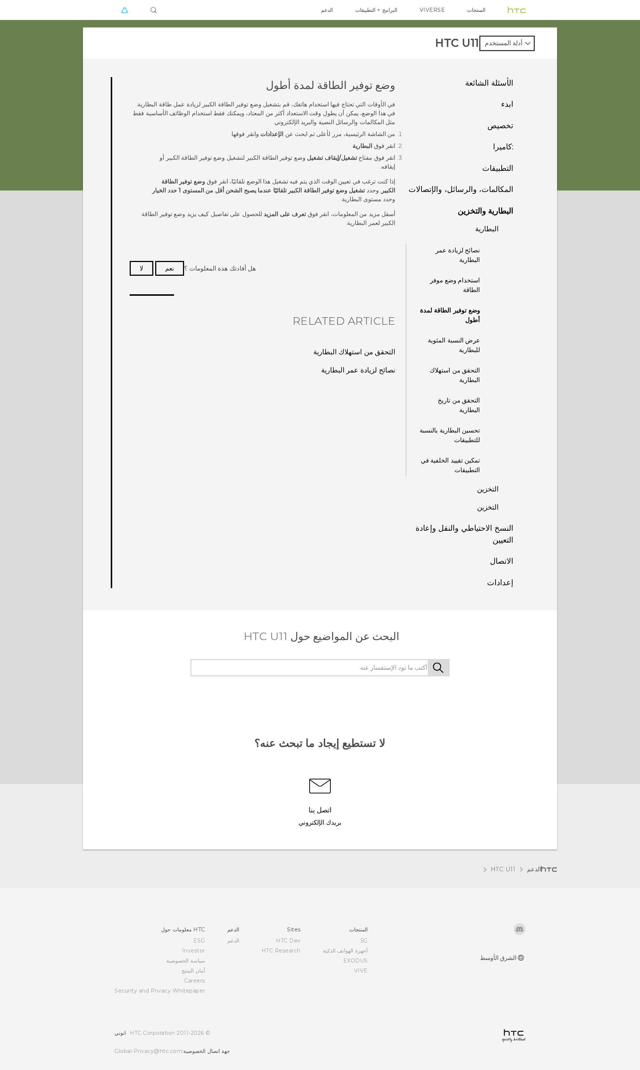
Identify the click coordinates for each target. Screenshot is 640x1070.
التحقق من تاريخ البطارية (459, 405)
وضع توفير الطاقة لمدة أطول (450, 315)
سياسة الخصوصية (185, 960)
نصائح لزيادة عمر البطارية (458, 255)
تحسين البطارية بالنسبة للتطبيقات (450, 435)
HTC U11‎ (503, 869)
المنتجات (476, 10)
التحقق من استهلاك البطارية (455, 375)
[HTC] (517, 10)
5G (364, 940)
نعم (169, 268)
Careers (194, 980)
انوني (120, 1033)
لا (141, 268)
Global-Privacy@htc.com (148, 1051)
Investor (193, 950)
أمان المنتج (193, 970)
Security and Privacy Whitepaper (159, 990)
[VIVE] (124, 10)
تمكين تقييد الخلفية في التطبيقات (450, 465)
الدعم (327, 10)
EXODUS (355, 960)
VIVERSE (432, 10)
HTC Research (281, 950)
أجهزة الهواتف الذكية (345, 950)
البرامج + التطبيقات (376, 10)
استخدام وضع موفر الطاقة (455, 285)
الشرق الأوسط (498, 957)
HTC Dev (288, 940)
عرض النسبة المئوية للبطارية (454, 345)
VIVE (361, 970)
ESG (199, 940)
